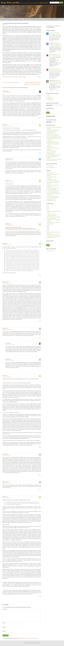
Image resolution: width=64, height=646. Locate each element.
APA (48, 210)
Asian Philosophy (50, 172)
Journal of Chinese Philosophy (52, 192)
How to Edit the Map (51, 167)
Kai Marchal (9, 76)
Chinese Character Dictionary (52, 134)
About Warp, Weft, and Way (6, 19)
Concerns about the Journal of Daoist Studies (54, 34)
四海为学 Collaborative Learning (51, 19)
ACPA (48, 208)
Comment (4, 609)
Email (4, 627)
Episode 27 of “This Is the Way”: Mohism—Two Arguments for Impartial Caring (55, 44)
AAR (48, 205)
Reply (40, 117)
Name (4, 622)
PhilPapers (49, 157)
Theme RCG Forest (37, 642)
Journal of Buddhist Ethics (52, 189)
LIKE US (47, 25)
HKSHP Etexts (50, 146)
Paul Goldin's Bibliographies (52, 156)
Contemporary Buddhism (52, 179)
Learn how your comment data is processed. (28, 638)
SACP (48, 229)
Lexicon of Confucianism (52, 150)
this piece (13, 35)
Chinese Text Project (51, 141)
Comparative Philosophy (51, 176)
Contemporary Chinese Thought (53, 181)
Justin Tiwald (51, 54)
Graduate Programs (18, 19)
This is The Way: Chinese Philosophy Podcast (33, 19)
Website (4, 631)
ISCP (48, 226)
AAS (48, 207)
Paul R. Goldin (51, 32)
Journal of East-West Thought (52, 196)
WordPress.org (50, 99)
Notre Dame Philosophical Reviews (53, 154)
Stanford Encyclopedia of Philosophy (54, 159)
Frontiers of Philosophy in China (53, 187)
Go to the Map (49, 165)
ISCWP (48, 227)
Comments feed (50, 98)
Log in (48, 95)
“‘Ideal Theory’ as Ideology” (31, 61)
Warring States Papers (51, 200)
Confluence (49, 178)
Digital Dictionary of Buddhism (53, 142)
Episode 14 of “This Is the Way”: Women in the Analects (55, 56)
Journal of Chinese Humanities (53, 190)
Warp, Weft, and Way (10, 2)
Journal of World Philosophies (52, 197)
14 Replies (39, 76)
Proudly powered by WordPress (28, 642)
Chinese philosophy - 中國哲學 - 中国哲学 (19, 76)
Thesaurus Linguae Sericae (52, 160)
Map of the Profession (51, 152)
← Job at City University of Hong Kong (10, 82)
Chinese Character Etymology (52, 135)
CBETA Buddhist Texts (51, 132)
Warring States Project (51, 237)
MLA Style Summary (51, 250)
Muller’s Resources (50, 153)
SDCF (48, 230)
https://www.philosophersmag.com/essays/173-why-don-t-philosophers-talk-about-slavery (23, 229)
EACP (48, 225)
